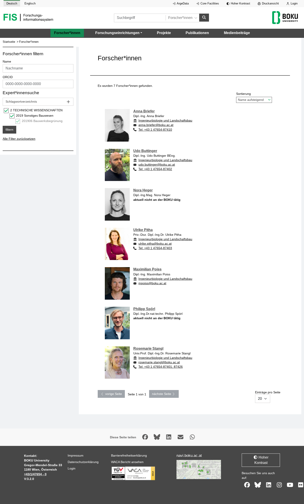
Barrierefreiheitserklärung (129, 455)
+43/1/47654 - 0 (35, 474)
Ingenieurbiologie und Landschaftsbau (165, 120)
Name (7, 61)
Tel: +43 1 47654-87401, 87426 (160, 366)
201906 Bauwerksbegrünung (42, 121)
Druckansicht (270, 3)
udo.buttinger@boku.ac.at (156, 164)
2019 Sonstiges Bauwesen (34, 115)
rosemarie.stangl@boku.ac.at (159, 362)
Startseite (9, 41)
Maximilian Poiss (147, 269)
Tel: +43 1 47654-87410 (155, 129)
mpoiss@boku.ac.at (152, 283)
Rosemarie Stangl (148, 348)
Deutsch (11, 3)
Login (294, 3)
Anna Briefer (144, 111)
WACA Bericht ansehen (127, 462)
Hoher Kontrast (240, 3)
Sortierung (243, 94)
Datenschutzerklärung (83, 462)
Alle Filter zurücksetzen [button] (19, 138)
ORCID (8, 77)
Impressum (75, 455)
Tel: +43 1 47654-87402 (155, 169)
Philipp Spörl (144, 309)
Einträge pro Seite (267, 392)
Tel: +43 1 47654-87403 (155, 248)
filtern (9, 129)
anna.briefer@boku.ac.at (155, 125)
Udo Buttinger (145, 151)
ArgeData (182, 3)
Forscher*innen (67, 33)
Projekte (164, 33)
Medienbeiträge (237, 33)
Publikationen (197, 33)
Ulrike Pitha (143, 230)
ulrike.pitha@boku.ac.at (155, 243)
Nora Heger (143, 190)
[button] (119, 33)
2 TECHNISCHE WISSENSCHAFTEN (36, 110)
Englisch (30, 3)
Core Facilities (209, 3)
